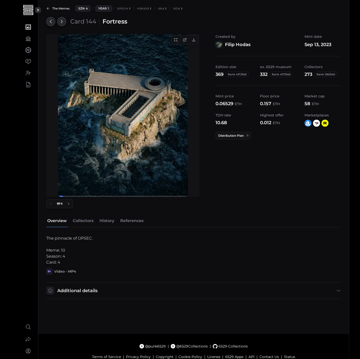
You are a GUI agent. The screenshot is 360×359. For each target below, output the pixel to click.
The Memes (61, 8)
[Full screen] (175, 39)
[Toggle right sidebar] (38, 10)
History (107, 220)
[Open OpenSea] (308, 123)
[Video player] (123, 115)
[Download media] (193, 39)
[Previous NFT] (50, 21)
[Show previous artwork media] (50, 203)
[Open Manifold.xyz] (316, 123)
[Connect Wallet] (28, 351)
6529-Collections (233, 346)
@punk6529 (155, 346)
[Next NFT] (61, 21)
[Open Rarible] (325, 123)
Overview (57, 220)
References (132, 220)
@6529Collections (192, 346)
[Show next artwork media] (68, 203)
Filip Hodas (237, 44)
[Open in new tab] (184, 39)
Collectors (83, 220)
